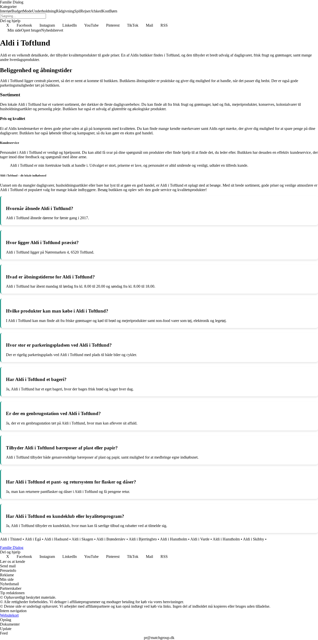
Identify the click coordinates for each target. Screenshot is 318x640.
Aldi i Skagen (82, 539)
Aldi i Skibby (253, 539)
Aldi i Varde (199, 539)
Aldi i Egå (33, 539)
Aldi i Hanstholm (173, 539)
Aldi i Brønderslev (110, 539)
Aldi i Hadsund (56, 539)
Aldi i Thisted (11, 539)
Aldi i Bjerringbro (143, 539)
